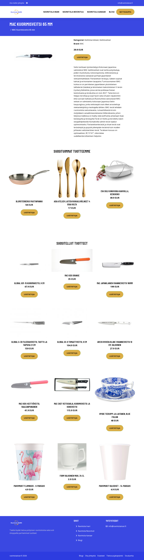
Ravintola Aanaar (96, 12)
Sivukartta (129, 556)
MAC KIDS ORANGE (72, 275)
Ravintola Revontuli (73, 12)
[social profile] (27, 3)
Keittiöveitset (105, 40)
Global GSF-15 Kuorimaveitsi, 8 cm (29, 283)
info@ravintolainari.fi (125, 3)
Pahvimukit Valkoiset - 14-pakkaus (114, 485)
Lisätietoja (82, 57)
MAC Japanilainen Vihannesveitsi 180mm (115, 283)
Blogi (112, 12)
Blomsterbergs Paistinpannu (29, 201)
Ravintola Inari (51, 12)
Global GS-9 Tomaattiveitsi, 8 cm (72, 341)
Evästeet (101, 556)
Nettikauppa (125, 12)
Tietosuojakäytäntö (114, 556)
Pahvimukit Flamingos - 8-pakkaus (29, 485)
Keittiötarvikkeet (92, 40)
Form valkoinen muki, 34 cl (72, 475)
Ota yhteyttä (90, 556)
